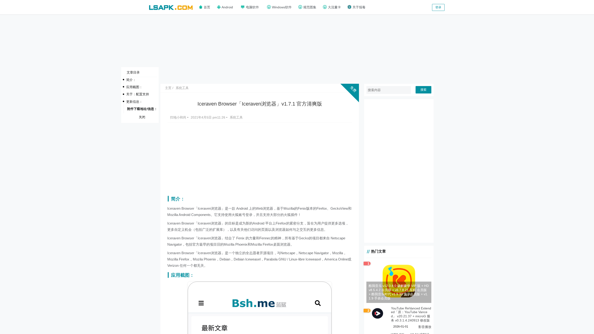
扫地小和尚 (178, 117)
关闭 (142, 117)
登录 (438, 7)
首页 (206, 7)
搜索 (423, 89)
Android (227, 7)
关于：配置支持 (137, 94)
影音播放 (424, 327)
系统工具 (182, 88)
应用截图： (134, 87)
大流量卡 (334, 7)
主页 (168, 88)
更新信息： (134, 101)
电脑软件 (252, 7)
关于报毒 (358, 7)
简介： (131, 80)
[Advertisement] (297, 48)
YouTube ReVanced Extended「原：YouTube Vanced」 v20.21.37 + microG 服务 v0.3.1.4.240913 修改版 (411, 314)
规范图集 (309, 7)
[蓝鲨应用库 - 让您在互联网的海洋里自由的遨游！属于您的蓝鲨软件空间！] (170, 7)
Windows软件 (281, 7)
